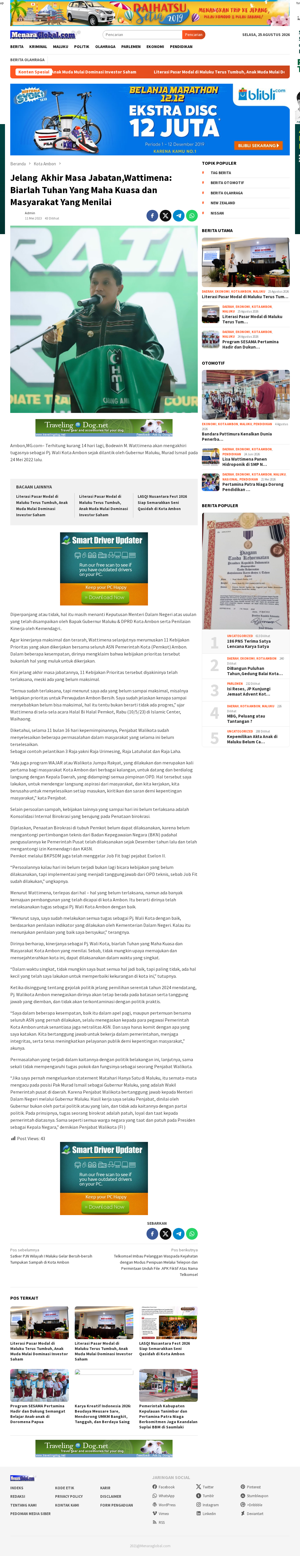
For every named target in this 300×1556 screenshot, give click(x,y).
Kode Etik (64, 1487)
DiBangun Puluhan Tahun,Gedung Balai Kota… (255, 671)
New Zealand (223, 202)
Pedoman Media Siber (30, 1513)
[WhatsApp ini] (192, 216)
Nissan (217, 213)
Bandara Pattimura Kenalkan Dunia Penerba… (237, 436)
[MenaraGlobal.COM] (45, 34)
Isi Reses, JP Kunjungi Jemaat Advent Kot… (248, 691)
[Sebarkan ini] (152, 216)
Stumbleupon (257, 1495)
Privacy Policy (69, 1496)
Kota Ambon (241, 291)
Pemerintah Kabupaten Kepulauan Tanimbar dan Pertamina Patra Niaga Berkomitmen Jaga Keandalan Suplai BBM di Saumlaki (168, 1416)
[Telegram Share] (179, 216)
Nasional (230, 479)
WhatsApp (167, 1495)
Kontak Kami (67, 1505)
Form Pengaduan (116, 1505)
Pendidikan (262, 424)
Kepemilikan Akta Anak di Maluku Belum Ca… (252, 739)
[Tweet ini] (165, 216)
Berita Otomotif (227, 182)
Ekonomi (222, 291)
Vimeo (164, 1513)
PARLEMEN (235, 684)
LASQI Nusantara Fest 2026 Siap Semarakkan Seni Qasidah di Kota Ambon (162, 502)
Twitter (208, 1487)
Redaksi (17, 1496)
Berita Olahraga (227, 193)
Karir (105, 1487)
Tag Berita (221, 172)
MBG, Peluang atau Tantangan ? (246, 718)
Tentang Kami (23, 1505)
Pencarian (193, 34)
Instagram (211, 1504)
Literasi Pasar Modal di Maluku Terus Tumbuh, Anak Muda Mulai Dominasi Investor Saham (186, 72)
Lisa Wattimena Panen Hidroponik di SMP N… (244, 462)
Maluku (259, 291)
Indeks (16, 1487)
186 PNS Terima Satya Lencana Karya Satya (249, 644)
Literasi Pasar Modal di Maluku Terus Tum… (245, 296)
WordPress (167, 1504)
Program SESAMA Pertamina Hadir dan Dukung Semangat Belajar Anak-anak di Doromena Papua (37, 1413)
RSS (162, 1522)
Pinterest (254, 1487)
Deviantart (255, 1513)
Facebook (167, 1487)
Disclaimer (110, 1496)
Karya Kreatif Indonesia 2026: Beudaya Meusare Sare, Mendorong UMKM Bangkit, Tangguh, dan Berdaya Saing (103, 1413)
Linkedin (209, 1513)
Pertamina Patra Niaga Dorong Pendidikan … (253, 487)
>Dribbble (254, 1504)
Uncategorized (240, 636)
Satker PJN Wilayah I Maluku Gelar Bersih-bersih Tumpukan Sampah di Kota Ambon (51, 1256)
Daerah (208, 291)
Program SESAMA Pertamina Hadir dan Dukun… (250, 344)
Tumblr (208, 1495)
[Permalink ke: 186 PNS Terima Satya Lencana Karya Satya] (246, 571)
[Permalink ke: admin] (16, 215)
